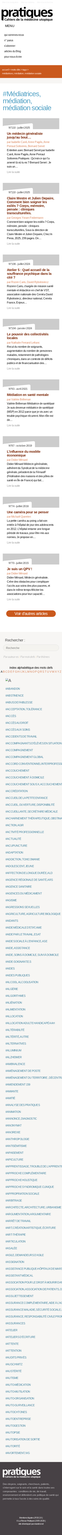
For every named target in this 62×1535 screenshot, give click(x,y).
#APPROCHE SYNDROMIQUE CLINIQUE (30, 1186)
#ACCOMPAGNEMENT (19, 750)
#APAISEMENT (14, 1152)
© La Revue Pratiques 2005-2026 (31, 1521)
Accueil (5, 69)
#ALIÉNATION (14, 1002)
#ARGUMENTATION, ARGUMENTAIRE (28, 1214)
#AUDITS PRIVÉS (16, 1357)
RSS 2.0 (38, 1518)
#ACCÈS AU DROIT (17, 722)
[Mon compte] (49, 25)
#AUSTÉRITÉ (14, 1371)
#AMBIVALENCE (15, 1064)
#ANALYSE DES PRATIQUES (23, 1105)
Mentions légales (26, 1518)
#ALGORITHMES (15, 995)
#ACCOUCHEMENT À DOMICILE (25, 777)
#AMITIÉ (10, 1098)
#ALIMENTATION (15, 1009)
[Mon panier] (43, 25)
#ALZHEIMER (14, 1057)
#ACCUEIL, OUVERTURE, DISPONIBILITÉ (30, 804)
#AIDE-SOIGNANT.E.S (18, 961)
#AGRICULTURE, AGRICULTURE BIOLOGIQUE (33, 914)
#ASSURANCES (15, 1323)
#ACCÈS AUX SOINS (18, 729)
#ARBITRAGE (14, 1200)
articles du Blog (12, 51)
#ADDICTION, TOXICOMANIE (23, 859)
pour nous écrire (13, 56)
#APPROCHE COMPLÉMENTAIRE (26, 1173)
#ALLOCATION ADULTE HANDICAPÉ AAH (30, 1023)
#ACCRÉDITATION (17, 791)
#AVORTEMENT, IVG (18, 1453)
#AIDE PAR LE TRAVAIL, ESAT (23, 934)
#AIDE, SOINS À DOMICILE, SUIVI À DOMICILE (32, 954)
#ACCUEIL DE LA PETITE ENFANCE (27, 798)
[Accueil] (27, 14)
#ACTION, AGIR (15, 825)
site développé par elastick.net (30, 1524)
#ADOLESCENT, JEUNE (20, 866)
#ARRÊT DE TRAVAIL (18, 1221)
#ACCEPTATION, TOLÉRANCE (24, 709)
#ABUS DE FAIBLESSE (19, 702)
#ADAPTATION (14, 852)
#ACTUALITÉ (13, 838)
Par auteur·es (11, 656)
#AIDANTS (12, 920)
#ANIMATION (13, 1111)
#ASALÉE (11, 1248)
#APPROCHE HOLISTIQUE (21, 1180)
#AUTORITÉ (13, 1446)
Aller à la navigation (10, 2)
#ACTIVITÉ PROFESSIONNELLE (25, 832)
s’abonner (9, 45)
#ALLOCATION (14, 1016)
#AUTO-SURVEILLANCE (20, 1405)
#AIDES (10, 968)
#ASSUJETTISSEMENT (19, 1296)
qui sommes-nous (14, 34)
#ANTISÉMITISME (16, 1146)
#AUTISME (12, 1378)
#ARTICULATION (16, 1241)
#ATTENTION (13, 1350)
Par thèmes (43, 656)
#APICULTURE (14, 1159)
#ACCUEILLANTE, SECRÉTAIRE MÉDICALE (32, 811)
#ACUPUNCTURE (16, 845)
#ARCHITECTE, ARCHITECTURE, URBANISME (33, 1207)
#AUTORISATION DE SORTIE (23, 1439)
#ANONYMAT (14, 1125)
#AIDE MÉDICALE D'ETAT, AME (24, 927)
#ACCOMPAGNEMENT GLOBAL (25, 757)
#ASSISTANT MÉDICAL (19, 1275)
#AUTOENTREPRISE (18, 1418)
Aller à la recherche (45, 2)
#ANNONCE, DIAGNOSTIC (21, 1118)
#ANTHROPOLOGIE (17, 1139)
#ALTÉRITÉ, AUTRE (17, 1036)
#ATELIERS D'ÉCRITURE (20, 1337)
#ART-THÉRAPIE (16, 1234)
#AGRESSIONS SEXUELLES (23, 907)
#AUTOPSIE (13, 1432)
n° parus (8, 40)
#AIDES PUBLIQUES (18, 975)
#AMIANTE (12, 1091)
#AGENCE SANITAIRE (19, 886)
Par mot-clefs (27, 656)
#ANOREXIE (13, 1132)
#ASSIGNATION (15, 1262)
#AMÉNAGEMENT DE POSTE (23, 1070)
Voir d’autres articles (31, 613)
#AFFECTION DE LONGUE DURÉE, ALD (29, 873)
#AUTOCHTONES (16, 1412)
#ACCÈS (11, 716)
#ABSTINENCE (15, 695)
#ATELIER (12, 1330)
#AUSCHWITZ (14, 1364)
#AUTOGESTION (15, 1425)
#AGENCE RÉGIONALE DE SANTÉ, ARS (29, 879)
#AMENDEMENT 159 (18, 1084)
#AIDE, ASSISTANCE (18, 948)
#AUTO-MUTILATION (18, 1391)
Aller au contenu (27, 2)
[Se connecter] (55, 25)
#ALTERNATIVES (16, 1043)
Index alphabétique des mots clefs (31, 667)
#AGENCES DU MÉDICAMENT (24, 893)
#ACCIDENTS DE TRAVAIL (21, 736)
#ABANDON (13, 688)
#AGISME (11, 900)
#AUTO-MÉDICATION (18, 1384)
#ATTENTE (12, 1343)
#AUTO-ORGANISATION (20, 1398)
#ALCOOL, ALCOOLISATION (22, 982)
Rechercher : (15, 640)
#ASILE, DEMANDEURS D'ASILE (25, 1255)
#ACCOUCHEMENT (17, 770)
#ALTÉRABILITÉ (15, 1030)
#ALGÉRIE (12, 989)
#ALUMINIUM (13, 1050)
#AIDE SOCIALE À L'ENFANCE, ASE (26, 941)
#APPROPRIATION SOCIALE (22, 1193)
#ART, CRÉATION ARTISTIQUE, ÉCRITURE (31, 1227)
